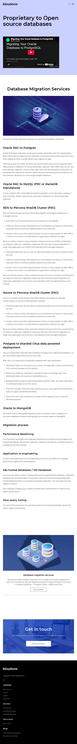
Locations (6, 699)
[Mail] (4, 680)
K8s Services (7, 708)
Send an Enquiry (38, 644)
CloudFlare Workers (9, 711)
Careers (5, 696)
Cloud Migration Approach (12, 733)
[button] (69, 4)
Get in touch (7, 724)
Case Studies (38, 590)
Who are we (7, 689)
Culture (5, 692)
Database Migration (9, 714)
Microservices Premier (10, 736)
